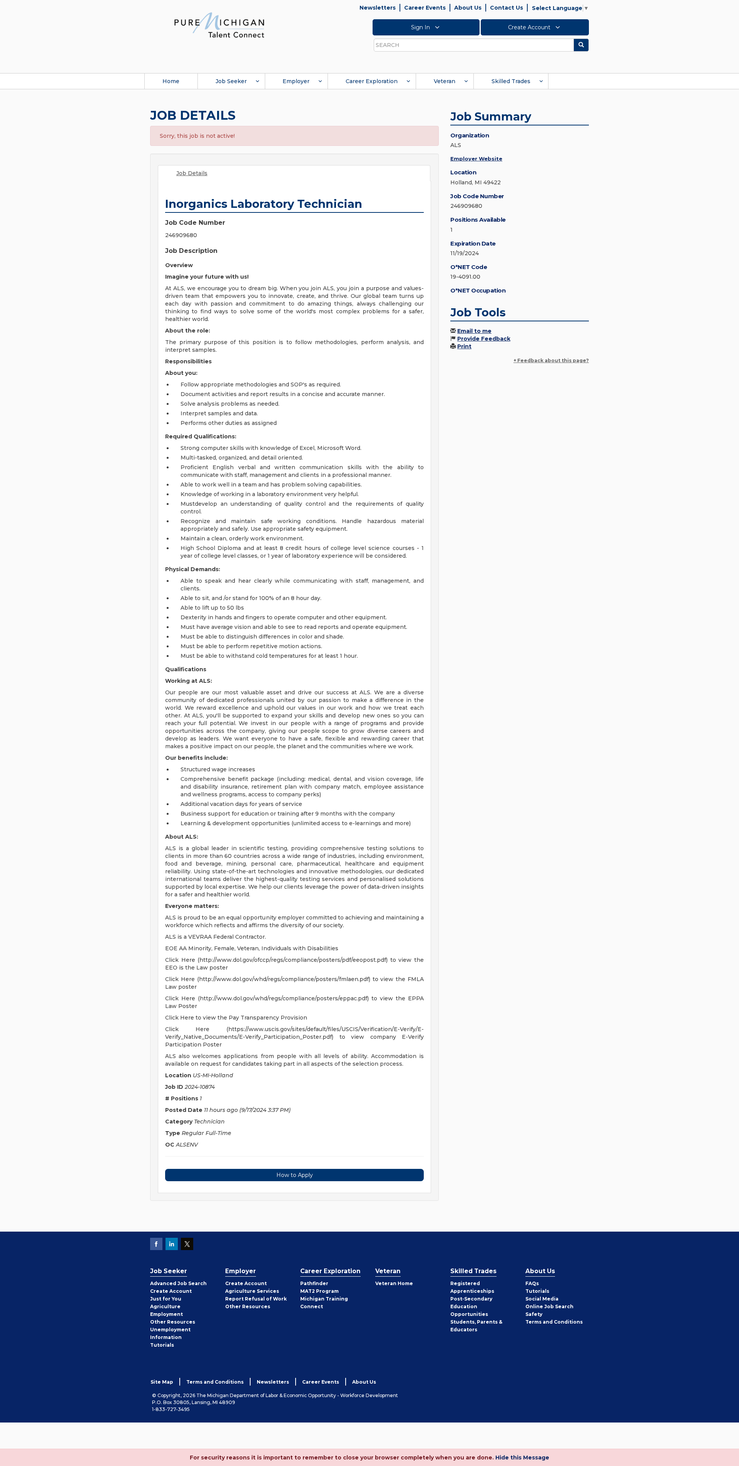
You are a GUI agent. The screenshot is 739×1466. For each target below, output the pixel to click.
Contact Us (506, 7)
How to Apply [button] (294, 1175)
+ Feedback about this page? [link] (551, 360)
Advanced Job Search (178, 1283)
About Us (468, 7)
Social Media (541, 1299)
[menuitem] (170, 81)
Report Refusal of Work (256, 1299)
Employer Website (476, 158)
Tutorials (162, 1345)
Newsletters (377, 7)
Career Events (425, 7)
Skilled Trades (511, 81)
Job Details (191, 173)
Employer (296, 81)
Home (170, 81)
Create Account (530, 27)
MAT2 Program (319, 1291)
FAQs (532, 1283)
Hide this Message (522, 1457)
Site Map (161, 1382)
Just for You (165, 1299)
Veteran (444, 81)
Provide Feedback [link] (483, 338)
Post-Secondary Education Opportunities (471, 1306)
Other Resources (172, 1322)
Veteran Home (394, 1283)
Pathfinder (314, 1283)
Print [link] (464, 346)
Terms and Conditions (554, 1322)
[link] (219, 24)
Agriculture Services (252, 1291)
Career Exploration (372, 81)
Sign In (421, 27)
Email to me (474, 331)
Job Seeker (231, 81)
